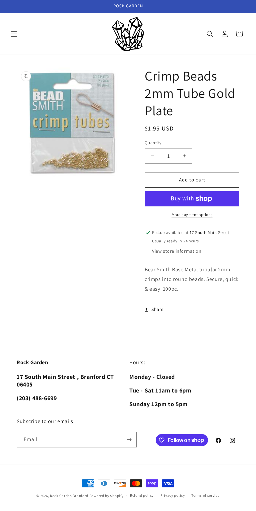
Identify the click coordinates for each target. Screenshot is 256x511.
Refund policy (142, 495)
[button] (14, 34)
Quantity (153, 142)
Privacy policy (172, 495)
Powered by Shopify (106, 495)
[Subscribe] (129, 439)
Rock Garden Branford (69, 495)
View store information (176, 251)
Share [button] (157, 309)
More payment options (192, 214)
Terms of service (205, 495)
